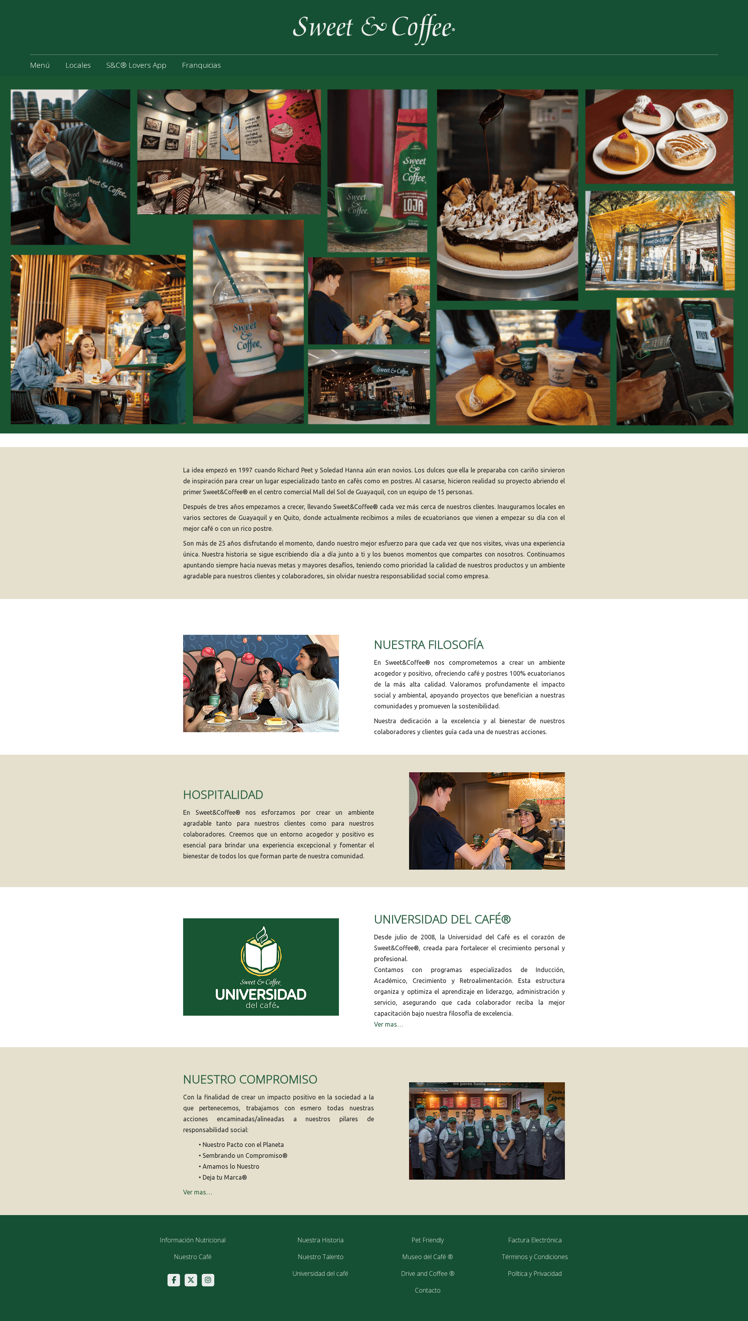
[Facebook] (174, 1280)
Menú (40, 65)
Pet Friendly (427, 1240)
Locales (78, 65)
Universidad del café (320, 1273)
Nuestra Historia (320, 1240)
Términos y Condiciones (535, 1256)
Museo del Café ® (427, 1256)
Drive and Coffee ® (428, 1273)
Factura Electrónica (535, 1240)
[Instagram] (208, 1280)
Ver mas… (388, 1024)
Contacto (428, 1290)
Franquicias (201, 65)
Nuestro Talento (321, 1256)
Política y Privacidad (535, 1273)
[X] (191, 1280)
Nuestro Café (193, 1256)
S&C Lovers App (136, 65)
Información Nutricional (193, 1240)
